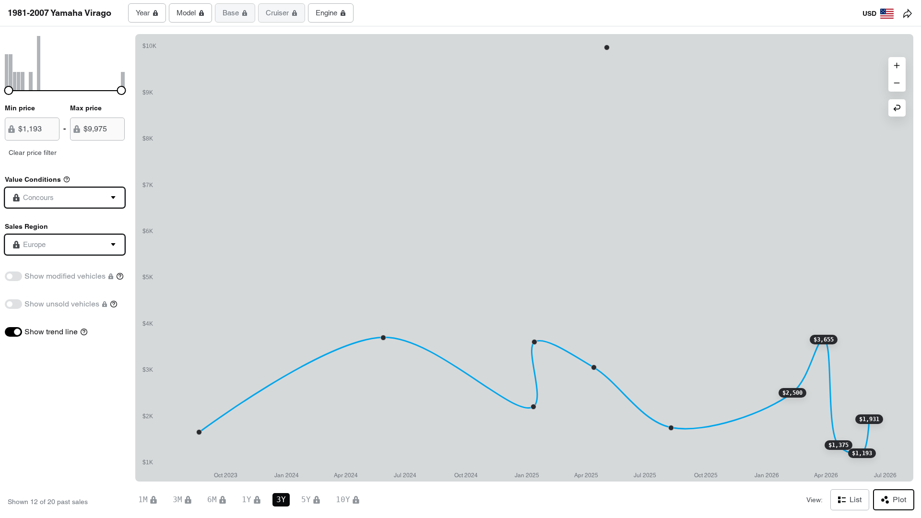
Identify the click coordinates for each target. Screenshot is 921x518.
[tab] (147, 13)
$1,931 (869, 419)
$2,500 (792, 392)
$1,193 (862, 453)
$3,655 (824, 339)
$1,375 (838, 445)
